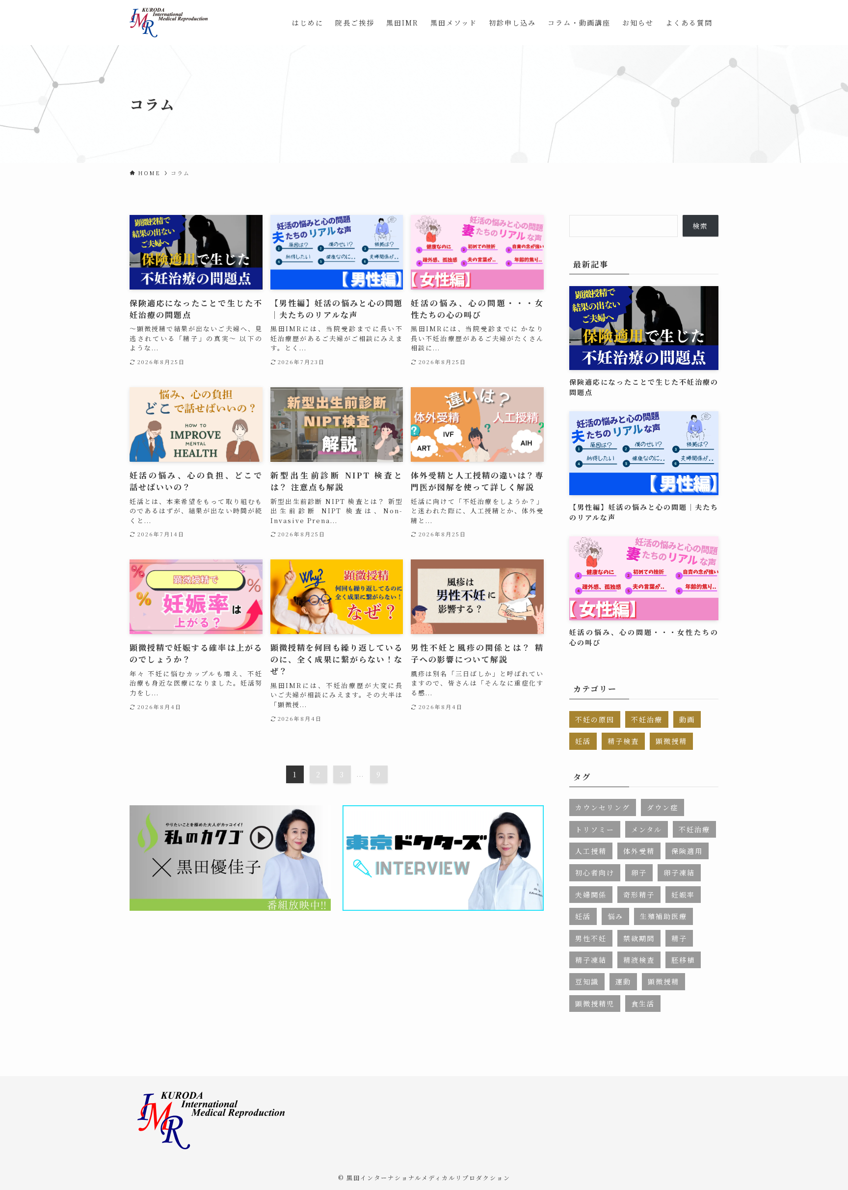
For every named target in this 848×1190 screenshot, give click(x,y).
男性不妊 (591, 938)
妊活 (583, 741)
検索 (700, 226)
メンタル (646, 829)
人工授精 (591, 851)
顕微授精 (671, 741)
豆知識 (587, 981)
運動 (623, 981)
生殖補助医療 (663, 916)
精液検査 (639, 960)
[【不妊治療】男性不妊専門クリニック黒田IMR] (169, 22)
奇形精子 (639, 894)
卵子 (639, 872)
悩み (615, 916)
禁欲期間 (639, 938)
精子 (679, 938)
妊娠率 (683, 894)
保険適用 (687, 851)
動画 (687, 719)
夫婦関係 (591, 894)
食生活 (643, 1003)
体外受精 (639, 851)
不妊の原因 (594, 719)
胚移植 (683, 960)
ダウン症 (662, 807)
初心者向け (594, 872)
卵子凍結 (679, 872)
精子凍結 (591, 960)
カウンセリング (602, 807)
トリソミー (594, 829)
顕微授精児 (594, 1003)
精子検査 (623, 741)
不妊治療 (646, 719)
